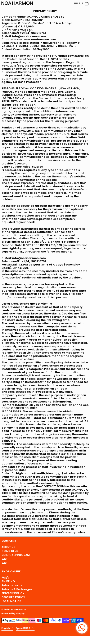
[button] (81, 3)
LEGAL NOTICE (11, 601)
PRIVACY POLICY (12, 593)
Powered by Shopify (12, 613)
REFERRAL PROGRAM (15, 555)
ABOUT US (8, 547)
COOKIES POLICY (13, 597)
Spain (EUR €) (24, 628)
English (5, 628)
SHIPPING (8, 581)
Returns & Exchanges (16, 589)
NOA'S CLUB (9, 551)
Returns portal (12, 585)
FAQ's (5, 578)
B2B (3, 559)
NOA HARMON (18, 609)
